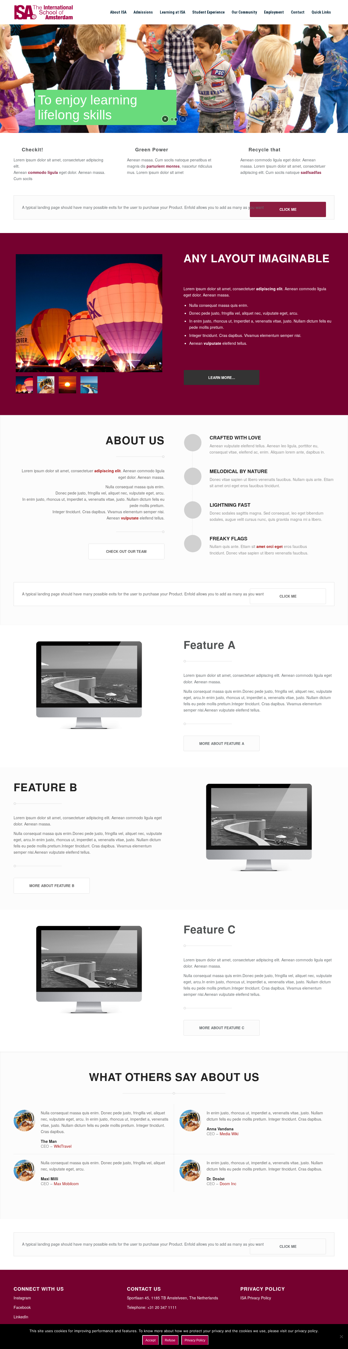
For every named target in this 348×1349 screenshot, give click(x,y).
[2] (89, 313)
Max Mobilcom (66, 1183)
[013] (67, 385)
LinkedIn (21, 1316)
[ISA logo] (44, 12)
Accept (150, 1340)
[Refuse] (341, 1336)
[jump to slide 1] (172, 119)
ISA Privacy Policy (255, 1297)
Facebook (22, 1307)
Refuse (170, 1340)
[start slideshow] (165, 119)
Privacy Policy (195, 1340)
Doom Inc (228, 1183)
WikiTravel (63, 1146)
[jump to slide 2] (176, 119)
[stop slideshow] (183, 119)
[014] (46, 385)
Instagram (22, 1297)
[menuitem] (118, 12)
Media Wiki (229, 1133)
